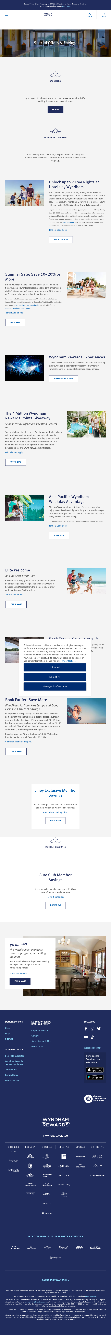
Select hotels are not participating (26, 305)
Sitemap (9, 1039)
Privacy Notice (11, 1075)
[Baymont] (47, 1194)
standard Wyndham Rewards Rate (18, 308)
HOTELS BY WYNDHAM (55, 1136)
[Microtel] (30, 1176)
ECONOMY (30, 1147)
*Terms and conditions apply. (18, 742)
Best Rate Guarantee (14, 1056)
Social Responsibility (41, 1041)
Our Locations (68, 222)
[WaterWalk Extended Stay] (13, 1171)
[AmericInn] (47, 1185)
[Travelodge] (30, 1194)
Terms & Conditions (58, 230)
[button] (55, 1237)
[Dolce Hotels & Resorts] (97, 1166)
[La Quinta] (47, 1157)
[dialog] (55, 667)
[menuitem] (6, 14)
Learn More (66, 6)
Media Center (37, 1047)
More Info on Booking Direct (55, 813)
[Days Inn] (30, 1157)
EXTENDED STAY (13, 1149)
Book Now (55, 821)
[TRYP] (64, 1157)
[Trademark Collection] (80, 1166)
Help (7, 1028)
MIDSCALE (47, 1147)
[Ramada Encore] (47, 1213)
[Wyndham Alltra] (64, 1194)
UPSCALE (81, 1147)
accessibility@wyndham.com (36, 1302)
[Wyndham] (80, 1157)
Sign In (55, 110)
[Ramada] (47, 1204)
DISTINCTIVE (97, 1147)
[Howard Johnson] (30, 1185)
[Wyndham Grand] (97, 1176)
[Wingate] (47, 1166)
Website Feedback (92, 1048)
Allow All (55, 667)
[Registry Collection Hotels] (97, 1157)
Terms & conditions (18, 974)
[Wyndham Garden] (47, 1176)
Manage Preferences (54, 686)
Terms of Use (11, 1070)
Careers (35, 1036)
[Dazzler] (64, 1176)
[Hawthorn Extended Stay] (13, 1161)
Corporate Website (39, 1031)
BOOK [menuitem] (104, 17)
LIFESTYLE (64, 1147)
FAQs (7, 1034)
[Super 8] (30, 1166)
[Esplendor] (64, 1166)
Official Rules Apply (14, 453)
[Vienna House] (64, 1185)
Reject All (55, 677)
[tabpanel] (55, 966)
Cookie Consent (12, 1080)
